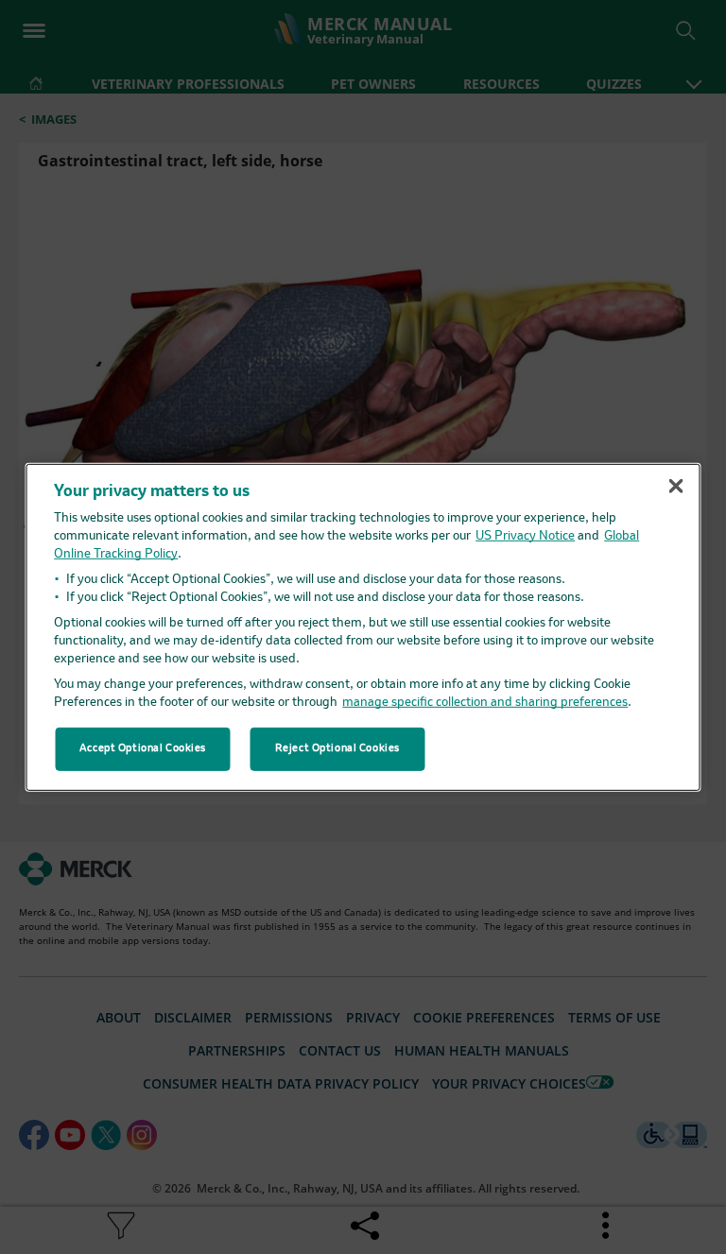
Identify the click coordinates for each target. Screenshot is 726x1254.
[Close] (676, 486)
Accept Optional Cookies (142, 748)
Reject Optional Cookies (337, 748)
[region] (363, 626)
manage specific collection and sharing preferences (485, 702)
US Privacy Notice (525, 536)
